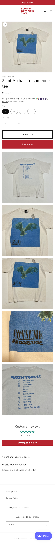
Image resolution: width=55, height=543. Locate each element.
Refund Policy (12, 498)
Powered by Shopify (35, 538)
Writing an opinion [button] (27, 442)
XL (31, 111)
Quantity (5, 117)
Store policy (11, 491)
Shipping (5, 101)
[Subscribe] (46, 524)
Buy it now (27, 144)
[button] (3, 11)
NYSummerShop (23, 538)
